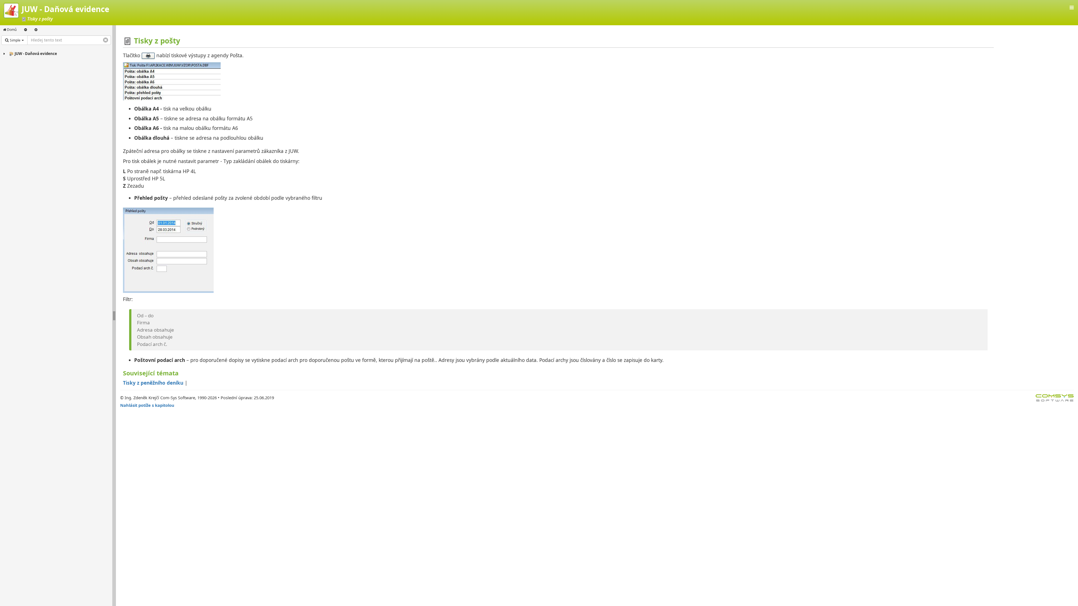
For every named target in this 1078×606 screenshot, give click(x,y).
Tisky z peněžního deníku (153, 383)
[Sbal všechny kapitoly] (25, 30)
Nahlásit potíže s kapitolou (147, 405)
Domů (11, 29)
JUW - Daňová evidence (36, 53)
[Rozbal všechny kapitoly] (35, 30)
